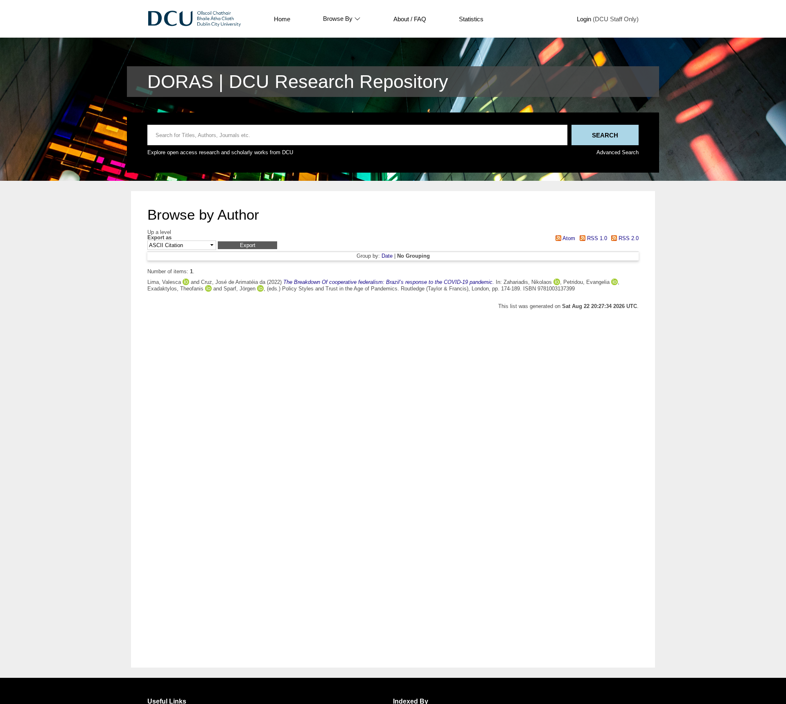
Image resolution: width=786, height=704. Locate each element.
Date (387, 256)
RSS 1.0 (596, 238)
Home (282, 19)
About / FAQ (409, 19)
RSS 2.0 (628, 238)
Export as (159, 238)
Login (584, 19)
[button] (247, 245)
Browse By (337, 19)
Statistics (471, 19)
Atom (568, 238)
